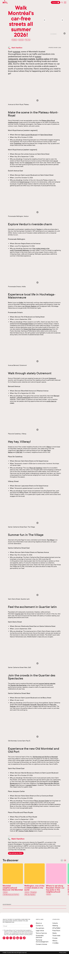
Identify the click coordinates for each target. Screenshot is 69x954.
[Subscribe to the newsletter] (31, 926)
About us (39, 923)
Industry (55, 923)
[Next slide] (62, 20)
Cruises (54, 938)
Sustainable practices (40, 936)
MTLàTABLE (56, 928)
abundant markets (27, 59)
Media (54, 933)
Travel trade (56, 935)
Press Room (56, 931)
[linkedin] (17, 938)
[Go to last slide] (44, 20)
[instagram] (7, 938)
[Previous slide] (62, 860)
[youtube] (14, 938)
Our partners (40, 928)
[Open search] (62, 2)
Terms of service (41, 933)
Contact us (39, 926)
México (54, 941)
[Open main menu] (65, 2)
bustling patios (42, 59)
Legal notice (40, 931)
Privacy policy (62, 952)
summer (16, 51)
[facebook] (4, 938)
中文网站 (55, 943)
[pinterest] (21, 938)
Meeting (55, 926)
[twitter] (10, 938)
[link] (16, 853)
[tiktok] (24, 938)
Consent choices (41, 944)
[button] (64, 33)
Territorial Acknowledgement (42, 941)
